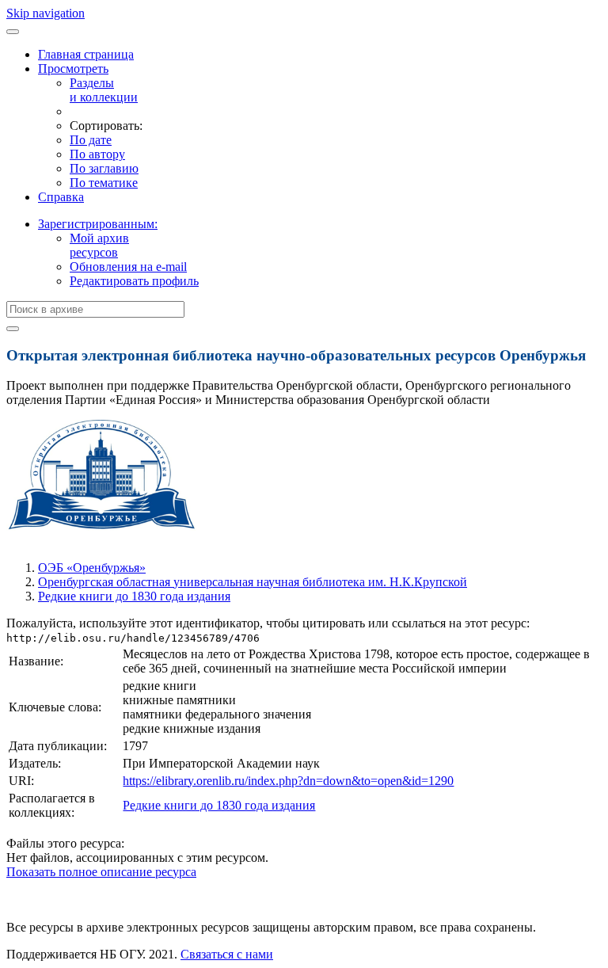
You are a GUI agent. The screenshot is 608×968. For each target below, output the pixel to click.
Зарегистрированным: (98, 224)
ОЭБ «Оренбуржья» (92, 567)
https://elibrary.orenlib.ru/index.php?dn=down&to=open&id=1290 (288, 780)
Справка (61, 197)
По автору (97, 154)
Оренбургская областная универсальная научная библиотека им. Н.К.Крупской (252, 582)
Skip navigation (45, 13)
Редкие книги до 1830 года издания (134, 596)
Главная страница (86, 54)
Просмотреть (73, 68)
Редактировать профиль (134, 281)
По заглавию (104, 168)
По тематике (104, 182)
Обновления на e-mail (128, 266)
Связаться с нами (226, 954)
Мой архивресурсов (99, 245)
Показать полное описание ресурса (101, 871)
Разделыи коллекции (104, 90)
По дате (91, 140)
